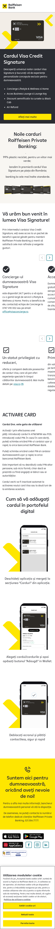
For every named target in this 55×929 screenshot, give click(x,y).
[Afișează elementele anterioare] (42, 258)
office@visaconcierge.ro (15, 311)
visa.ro (16, 384)
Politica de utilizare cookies (17, 899)
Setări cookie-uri (27, 905)
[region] (27, 897)
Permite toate (27, 923)
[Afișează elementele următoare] (49, 258)
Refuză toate (27, 914)
